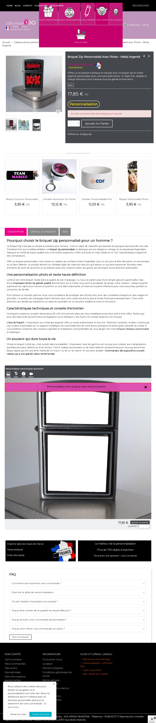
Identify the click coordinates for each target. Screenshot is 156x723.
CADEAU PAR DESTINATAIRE (69, 20)
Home (9, 5)
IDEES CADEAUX (115, 20)
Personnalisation (83, 104)
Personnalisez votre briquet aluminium (25, 368)
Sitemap (48, 704)
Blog (18, 5)
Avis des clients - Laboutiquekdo (52, 698)
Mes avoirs (11, 668)
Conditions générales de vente (57, 674)
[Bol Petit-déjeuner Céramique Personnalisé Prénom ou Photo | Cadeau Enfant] (149, 56)
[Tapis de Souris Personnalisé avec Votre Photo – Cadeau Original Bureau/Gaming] (144, 56)
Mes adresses (13, 672)
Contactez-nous (52, 659)
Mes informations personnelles (15, 678)
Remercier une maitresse (96, 659)
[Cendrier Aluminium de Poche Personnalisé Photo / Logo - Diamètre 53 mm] (59, 176)
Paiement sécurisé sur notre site (56, 690)
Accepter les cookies (40, 714)
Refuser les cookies (18, 714)
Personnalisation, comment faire (96, 665)
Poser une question (20, 637)
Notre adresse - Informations (52, 682)
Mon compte (57, 5)
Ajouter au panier (140, 522)
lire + (70, 85)
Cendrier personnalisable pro (96, 199)
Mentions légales (53, 668)
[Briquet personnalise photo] (134, 176)
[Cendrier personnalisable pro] (96, 176)
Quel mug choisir (92, 670)
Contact (27, 5)
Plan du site (41, 5)
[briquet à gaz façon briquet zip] (58, 112)
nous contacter (129, 555)
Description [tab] (16, 231)
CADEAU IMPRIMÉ (88, 20)
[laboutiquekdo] (20, 25)
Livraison (48, 663)
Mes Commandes (15, 663)
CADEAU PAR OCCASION (48, 20)
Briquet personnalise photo (134, 199)
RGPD (46, 708)
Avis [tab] (65, 231)
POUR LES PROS (80, 42)
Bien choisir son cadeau (95, 674)
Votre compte (13, 659)
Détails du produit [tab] (43, 231)
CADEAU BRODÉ (102, 20)
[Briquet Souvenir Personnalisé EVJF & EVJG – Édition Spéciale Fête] (22, 176)
